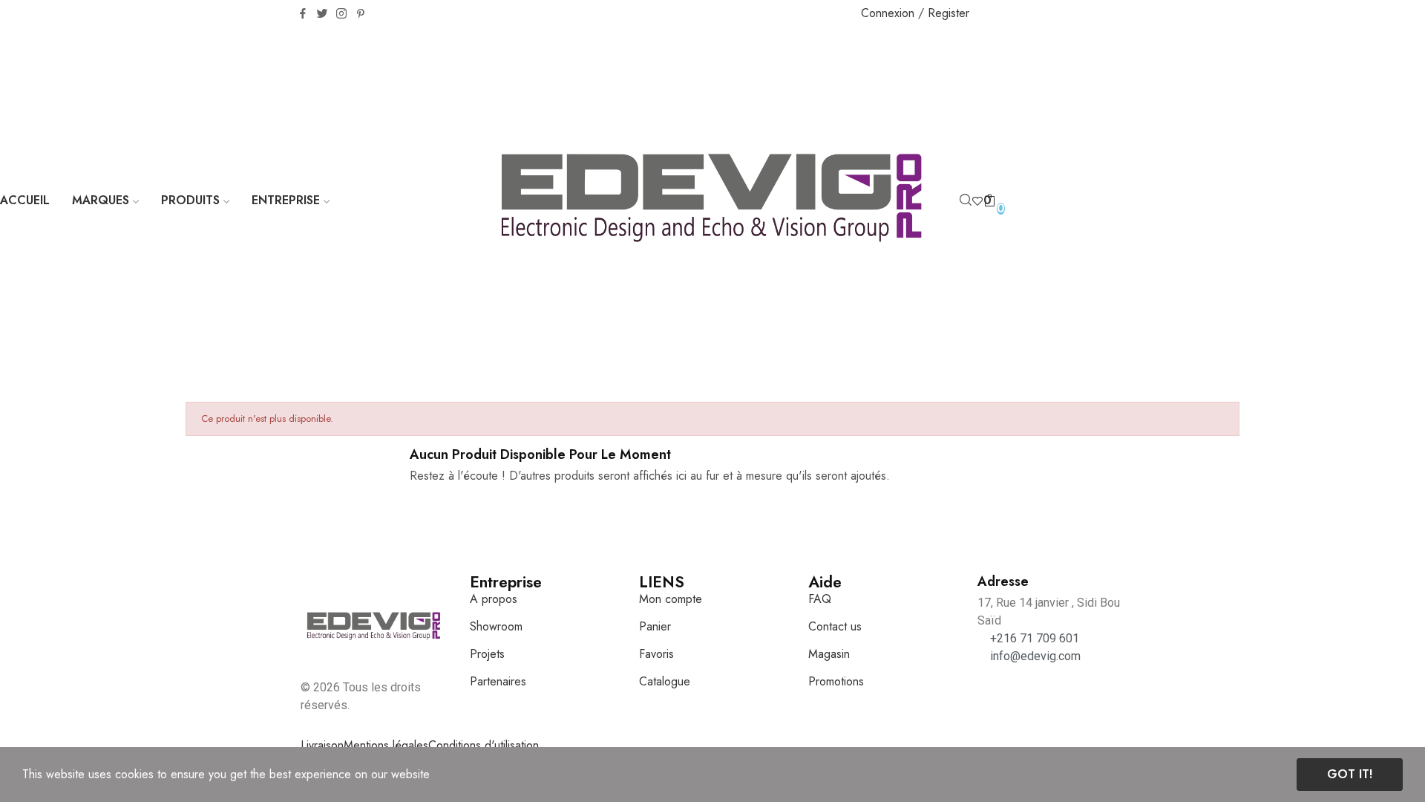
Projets (487, 653)
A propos (493, 598)
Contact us (835, 626)
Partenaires (498, 681)
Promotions (836, 681)
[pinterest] (361, 14)
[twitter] (322, 14)
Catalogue (664, 681)
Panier (655, 626)
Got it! (1349, 774)
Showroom (496, 626)
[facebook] (303, 14)
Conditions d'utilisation (483, 745)
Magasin (829, 653)
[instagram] (341, 14)
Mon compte (670, 598)
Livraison (322, 745)
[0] (977, 200)
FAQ (819, 598)
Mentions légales (386, 745)
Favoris (656, 653)
